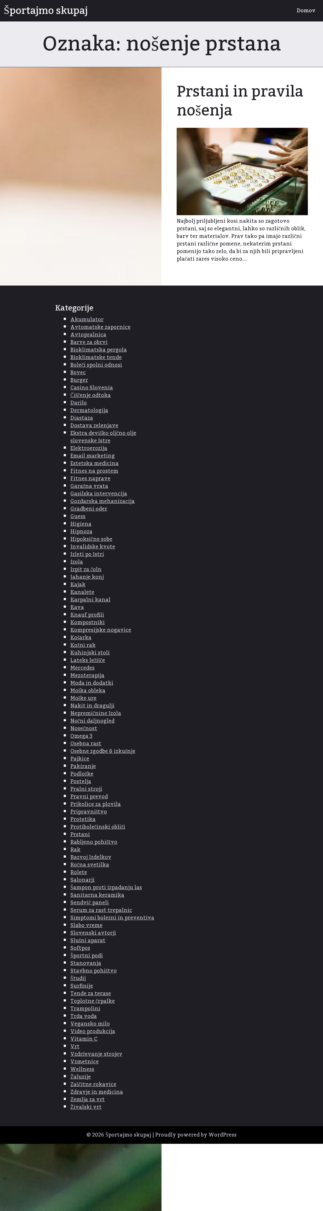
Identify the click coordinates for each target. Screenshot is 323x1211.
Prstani (80, 835)
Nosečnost (83, 729)
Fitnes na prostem (94, 471)
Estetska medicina (94, 463)
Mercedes (82, 668)
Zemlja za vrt (87, 1100)
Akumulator (86, 320)
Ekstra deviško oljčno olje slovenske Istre (103, 437)
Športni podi (86, 956)
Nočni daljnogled (92, 721)
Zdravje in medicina (96, 1092)
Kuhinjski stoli (90, 653)
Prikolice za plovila (95, 804)
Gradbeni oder (88, 509)
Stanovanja (85, 963)
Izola (76, 562)
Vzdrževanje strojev (96, 1054)
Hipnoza (81, 532)
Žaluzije (80, 1077)
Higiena (80, 524)
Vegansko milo (90, 1024)
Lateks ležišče (87, 660)
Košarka (80, 638)
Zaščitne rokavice (93, 1084)
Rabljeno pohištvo (93, 842)
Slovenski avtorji (93, 933)
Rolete (78, 872)
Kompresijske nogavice (100, 630)
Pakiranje (83, 766)
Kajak (77, 585)
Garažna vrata (89, 486)
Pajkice (79, 759)
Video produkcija (92, 1031)
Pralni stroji (86, 789)
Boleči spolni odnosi (96, 365)
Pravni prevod (89, 797)
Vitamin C (83, 1039)
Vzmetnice (84, 1062)
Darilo (78, 403)
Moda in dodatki (91, 683)
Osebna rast (85, 744)
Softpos (80, 948)
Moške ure (83, 698)
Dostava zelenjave (94, 426)
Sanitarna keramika (97, 895)
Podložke (81, 774)
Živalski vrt (86, 1107)
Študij (78, 978)
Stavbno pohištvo (93, 971)
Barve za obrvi (89, 342)
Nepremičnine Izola (95, 713)
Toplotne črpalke (92, 1001)
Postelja (80, 782)
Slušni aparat (87, 941)
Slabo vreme (86, 925)
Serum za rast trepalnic (101, 910)
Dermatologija (89, 410)
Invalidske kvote (92, 547)
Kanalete (82, 592)
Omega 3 (81, 736)
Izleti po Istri (87, 554)
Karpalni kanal (90, 600)
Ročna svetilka (89, 865)
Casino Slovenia (91, 388)
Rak (75, 850)
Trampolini (85, 1009)
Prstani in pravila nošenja (240, 101)
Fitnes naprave (90, 479)
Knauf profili (87, 615)
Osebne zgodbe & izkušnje (102, 751)
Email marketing (92, 456)
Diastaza (81, 418)
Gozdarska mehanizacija (102, 501)
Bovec (78, 373)
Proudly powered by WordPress (196, 1135)
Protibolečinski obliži (97, 827)
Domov (306, 11)
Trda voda (83, 1016)
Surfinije (81, 986)
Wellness (82, 1069)
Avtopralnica (88, 335)
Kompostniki (87, 622)
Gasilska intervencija (98, 494)
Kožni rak (83, 645)
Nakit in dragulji (92, 706)
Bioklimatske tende (96, 357)
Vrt (74, 1047)
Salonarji (82, 880)
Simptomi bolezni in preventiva (112, 918)
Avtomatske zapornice (100, 327)
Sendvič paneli (89, 903)
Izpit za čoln (86, 569)
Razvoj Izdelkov (90, 857)
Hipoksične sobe (91, 539)
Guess (77, 516)
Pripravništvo (88, 812)
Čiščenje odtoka (90, 395)
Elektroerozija (88, 448)
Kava (77, 607)
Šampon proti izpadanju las (106, 888)
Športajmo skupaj (46, 11)
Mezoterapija (87, 675)
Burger (79, 380)
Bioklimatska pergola (98, 350)
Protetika (83, 819)
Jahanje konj (87, 577)
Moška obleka (87, 691)
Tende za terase (90, 994)
